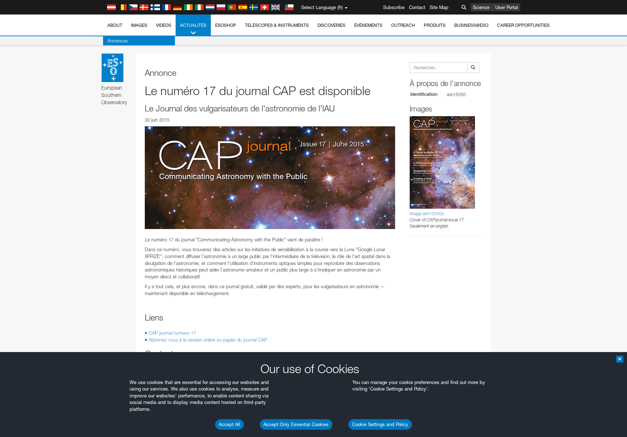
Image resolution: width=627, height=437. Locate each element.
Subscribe (394, 7)
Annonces (117, 41)
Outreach (403, 25)
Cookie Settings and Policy (380, 424)
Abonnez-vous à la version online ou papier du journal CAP (208, 340)
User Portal (506, 7)
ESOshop (225, 25)
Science (481, 7)
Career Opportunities (523, 25)
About (114, 25)
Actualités (193, 25)
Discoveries (331, 25)
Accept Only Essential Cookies (296, 424)
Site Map (439, 7)
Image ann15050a (427, 213)
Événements (368, 25)
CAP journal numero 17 (172, 333)
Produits (435, 25)
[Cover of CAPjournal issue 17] (270, 177)
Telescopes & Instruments (277, 25)
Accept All (229, 424)
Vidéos (163, 25)
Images (139, 25)
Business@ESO (471, 25)
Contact (417, 7)
